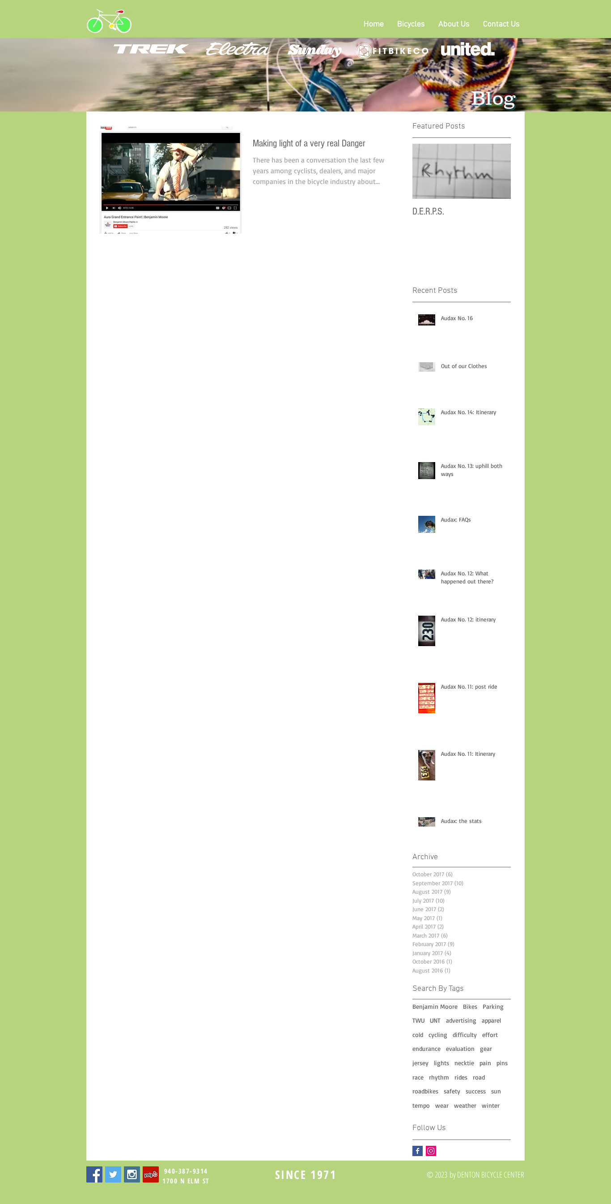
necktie (464, 1063)
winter (491, 1105)
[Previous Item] (427, 171)
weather (465, 1105)
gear (486, 1048)
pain (485, 1063)
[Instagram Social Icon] (431, 1151)
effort (490, 1034)
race (418, 1077)
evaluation (460, 1048)
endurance (426, 1048)
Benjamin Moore (435, 1006)
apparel (491, 1020)
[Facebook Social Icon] (94, 1174)
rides (460, 1077)
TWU (418, 1020)
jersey (420, 1063)
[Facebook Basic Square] (417, 1151)
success (476, 1091)
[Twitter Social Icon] (113, 1174)
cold (417, 1034)
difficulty (465, 1034)
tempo (421, 1105)
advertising (461, 1020)
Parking (493, 1006)
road (479, 1077)
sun (496, 1091)
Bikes (470, 1006)
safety (452, 1091)
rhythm (439, 1077)
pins (502, 1063)
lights (441, 1063)
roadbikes (425, 1091)
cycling (438, 1034)
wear (442, 1105)
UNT (435, 1020)
